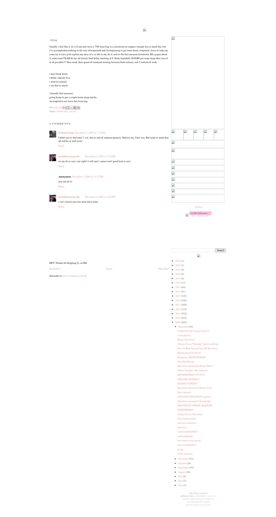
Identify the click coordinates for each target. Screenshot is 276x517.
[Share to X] (71, 108)
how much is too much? (189, 440)
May (180, 485)
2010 (178, 317)
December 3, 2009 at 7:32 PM (90, 132)
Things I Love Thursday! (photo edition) (198, 344)
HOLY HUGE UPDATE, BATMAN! (195, 405)
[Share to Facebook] (75, 108)
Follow (198, 207)
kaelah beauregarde (69, 156)
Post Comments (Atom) (75, 275)
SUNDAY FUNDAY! (187, 383)
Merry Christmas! (186, 339)
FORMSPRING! (185, 409)
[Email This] (64, 108)
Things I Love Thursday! (190, 414)
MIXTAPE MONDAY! (188, 379)
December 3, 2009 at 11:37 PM (87, 176)
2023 (178, 265)
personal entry (67, 111)
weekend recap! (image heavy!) (193, 330)
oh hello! (182, 427)
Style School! (184, 392)
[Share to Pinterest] (78, 108)
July (180, 476)
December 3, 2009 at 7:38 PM (100, 156)
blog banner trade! (186, 418)
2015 (178, 296)
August (182, 472)
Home (109, 268)
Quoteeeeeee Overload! (189, 352)
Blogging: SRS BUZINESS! (191, 357)
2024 (178, 260)
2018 (178, 282)
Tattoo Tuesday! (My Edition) (192, 370)
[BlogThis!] (68, 108)
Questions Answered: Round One (194, 401)
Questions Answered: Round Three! (195, 365)
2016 (178, 291)
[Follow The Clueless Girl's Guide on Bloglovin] (200, 215)
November (183, 458)
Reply (61, 145)
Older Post (163, 268)
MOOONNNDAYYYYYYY (191, 374)
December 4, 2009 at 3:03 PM (100, 196)
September (183, 467)
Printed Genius (66, 132)
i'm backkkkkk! (185, 436)
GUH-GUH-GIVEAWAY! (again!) (194, 396)
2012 (178, 309)
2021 (178, 269)
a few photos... (184, 335)
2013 (178, 304)
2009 (178, 322)
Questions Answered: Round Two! (194, 387)
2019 (178, 278)
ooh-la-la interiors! (186, 423)
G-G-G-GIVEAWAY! (187, 431)
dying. (180, 449)
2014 (178, 300)
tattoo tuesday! (185, 453)
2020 (178, 274)
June (180, 480)
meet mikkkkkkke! (187, 444)
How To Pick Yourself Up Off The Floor (197, 348)
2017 (178, 287)
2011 (178, 313)
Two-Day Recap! (185, 361)
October (182, 463)
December (183, 326)
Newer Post (55, 268)
